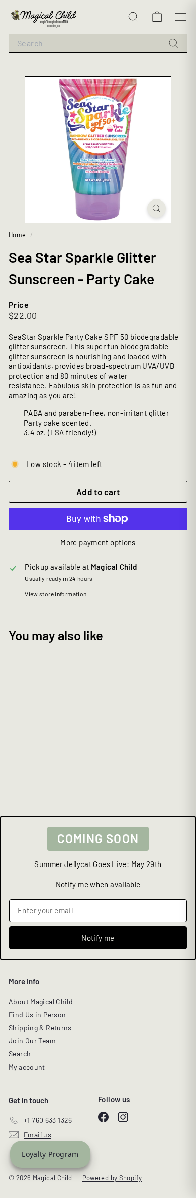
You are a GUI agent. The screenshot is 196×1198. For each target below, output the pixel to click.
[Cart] (157, 17)
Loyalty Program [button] (50, 1154)
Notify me (97, 937)
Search (20, 1053)
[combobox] (98, 43)
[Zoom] (156, 208)
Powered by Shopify (112, 1178)
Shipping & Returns (40, 1027)
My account (27, 1066)
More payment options (98, 542)
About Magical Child (41, 1001)
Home (18, 235)
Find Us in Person (37, 1014)
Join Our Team (32, 1040)
